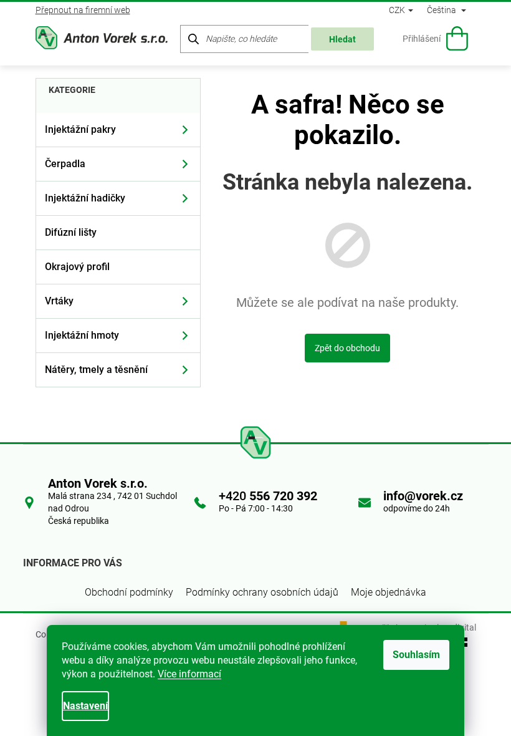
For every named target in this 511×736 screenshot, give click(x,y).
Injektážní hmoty (82, 335)
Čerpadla (65, 164)
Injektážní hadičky (85, 198)
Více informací (189, 674)
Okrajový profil (77, 267)
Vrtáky (59, 301)
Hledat (342, 39)
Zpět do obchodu (347, 348)
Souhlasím (416, 655)
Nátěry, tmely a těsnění (96, 369)
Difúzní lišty (71, 232)
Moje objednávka (388, 592)
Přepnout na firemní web (83, 10)
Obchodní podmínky (129, 592)
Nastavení (85, 706)
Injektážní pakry (80, 129)
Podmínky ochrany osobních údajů (262, 592)
